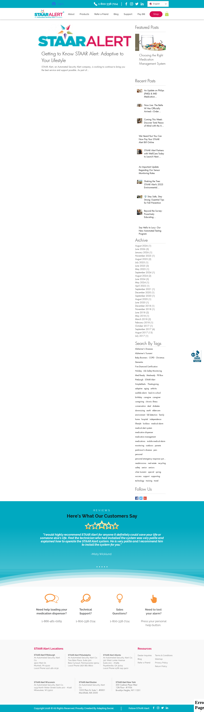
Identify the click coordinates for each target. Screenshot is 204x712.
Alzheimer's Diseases (144, 349)
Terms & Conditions (163, 655)
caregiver (157, 397)
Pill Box (160, 375)
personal (138, 454)
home (137, 419)
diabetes (156, 406)
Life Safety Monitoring (152, 370)
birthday (138, 397)
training (149, 480)
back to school (154, 392)
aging (146, 388)
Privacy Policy (161, 663)
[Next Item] (161, 42)
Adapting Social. (105, 708)
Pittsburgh (139, 379)
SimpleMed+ (140, 384)
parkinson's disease (143, 450)
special (151, 472)
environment (140, 414)
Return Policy (161, 666)
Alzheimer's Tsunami (143, 353)
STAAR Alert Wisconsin (44, 682)
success (138, 476)
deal (149, 406)
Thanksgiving (153, 384)
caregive (147, 397)
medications (140, 441)
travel (156, 480)
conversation (140, 406)
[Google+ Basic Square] (145, 498)
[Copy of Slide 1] (99, 566)
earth (149, 410)
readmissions (140, 463)
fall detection (152, 414)
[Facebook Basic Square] (136, 498)
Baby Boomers (141, 357)
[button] (167, 13)
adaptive (138, 388)
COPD (151, 357)
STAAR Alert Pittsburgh (44, 655)
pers (155, 450)
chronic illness (152, 401)
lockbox (146, 423)
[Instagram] (131, 4)
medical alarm (157, 423)
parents (158, 445)
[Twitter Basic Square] (141, 498)
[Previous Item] (139, 42)
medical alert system (143, 428)
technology (139, 480)
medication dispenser (144, 432)
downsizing (140, 410)
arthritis (154, 388)
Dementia (139, 362)
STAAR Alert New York (126, 682)
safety (137, 467)
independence (155, 419)
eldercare (156, 410)
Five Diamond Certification (146, 366)
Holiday (138, 370)
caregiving (139, 401)
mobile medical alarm (156, 441)
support (146, 476)
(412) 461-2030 (52, 668)
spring (158, 472)
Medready (151, 375)
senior (144, 467)
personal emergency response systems (150, 458)
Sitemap (159, 659)
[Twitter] (137, 4)
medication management (145, 436)
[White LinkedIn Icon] (142, 4)
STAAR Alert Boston (88, 682)
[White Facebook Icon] (126, 4)
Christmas (160, 357)
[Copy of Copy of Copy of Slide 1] (104, 566)
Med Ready (140, 375)
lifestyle (138, 423)
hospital (144, 419)
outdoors (149, 445)
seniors (151, 467)
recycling (162, 463)
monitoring (139, 445)
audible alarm (141, 392)
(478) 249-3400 (122, 668)
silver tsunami (140, 472)
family (161, 414)
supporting (155, 476)
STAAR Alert (150, 379)
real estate (152, 463)
